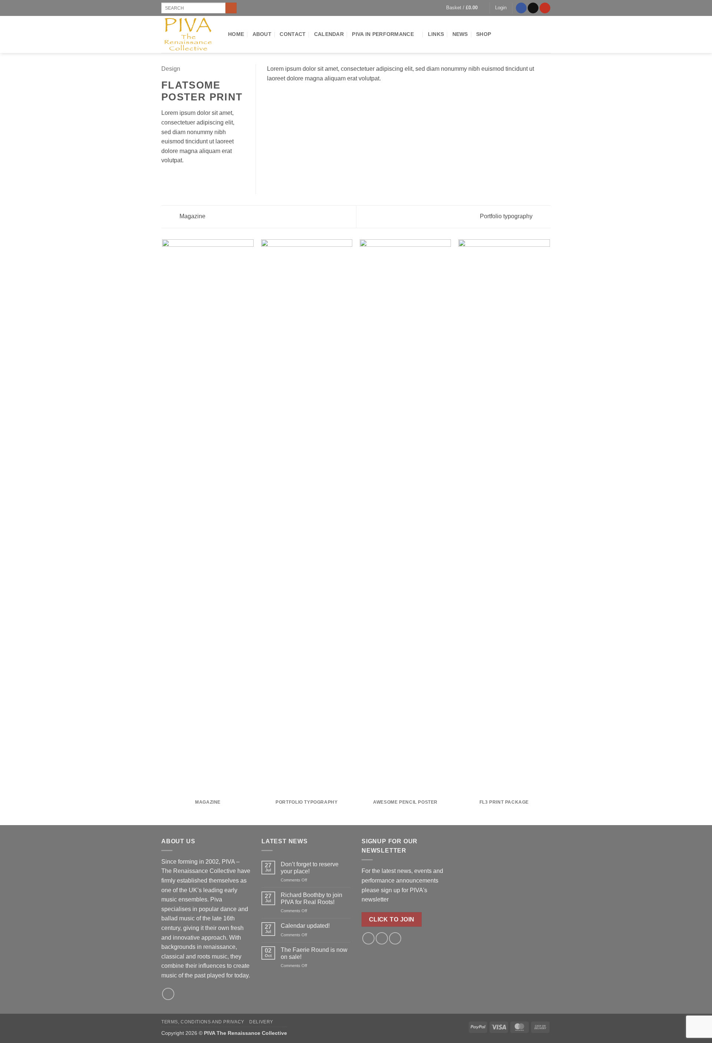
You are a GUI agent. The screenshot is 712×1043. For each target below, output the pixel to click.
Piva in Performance (382, 34)
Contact (293, 34)
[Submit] (230, 8)
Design (170, 69)
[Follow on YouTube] (545, 8)
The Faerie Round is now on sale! (314, 953)
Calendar (329, 34)
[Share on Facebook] (166, 178)
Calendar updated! (305, 926)
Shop (483, 34)
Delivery (261, 1021)
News (460, 34)
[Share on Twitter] (175, 178)
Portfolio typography (507, 216)
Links (436, 34)
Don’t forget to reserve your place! (310, 867)
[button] (465, 7)
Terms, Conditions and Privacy (202, 1021)
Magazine (191, 216)
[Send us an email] (533, 8)
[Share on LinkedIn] (202, 178)
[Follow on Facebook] (521, 8)
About (262, 34)
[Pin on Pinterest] (193, 178)
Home (236, 34)
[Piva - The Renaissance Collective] (189, 34)
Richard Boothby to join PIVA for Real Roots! (311, 898)
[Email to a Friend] (184, 178)
